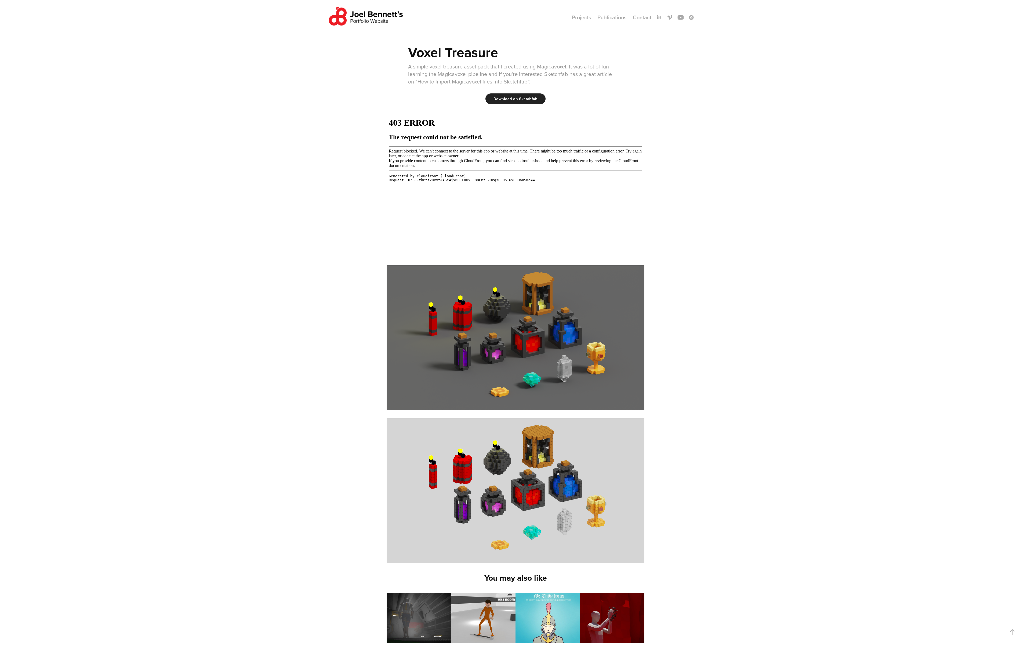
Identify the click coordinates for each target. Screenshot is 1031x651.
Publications (611, 17)
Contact (642, 17)
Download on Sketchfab (515, 99)
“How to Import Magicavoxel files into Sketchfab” (472, 81)
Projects (581, 17)
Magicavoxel (551, 66)
